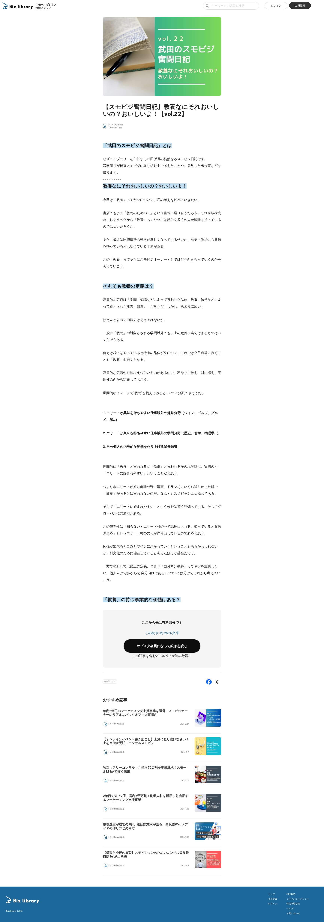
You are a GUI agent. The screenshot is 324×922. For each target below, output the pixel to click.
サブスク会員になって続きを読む (162, 646)
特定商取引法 (293, 903)
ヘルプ (289, 908)
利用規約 (291, 894)
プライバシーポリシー (297, 899)
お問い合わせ (293, 913)
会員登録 (300, 5)
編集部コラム (110, 681)
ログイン (276, 5)
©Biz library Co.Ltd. (14, 911)
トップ (271, 894)
